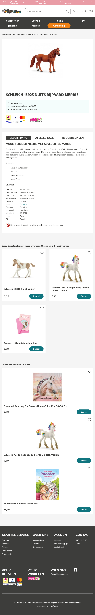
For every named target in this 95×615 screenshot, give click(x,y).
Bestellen (5, 540)
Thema (59, 20)
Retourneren (38, 547)
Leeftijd (36, 20)
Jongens (12, 25)
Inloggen (57, 540)
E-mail (78, 544)
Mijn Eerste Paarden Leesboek (21, 503)
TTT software (52, 606)
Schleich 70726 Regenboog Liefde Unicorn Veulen (70, 289)
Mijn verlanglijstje (61, 544)
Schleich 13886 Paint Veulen (19, 288)
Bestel (36, 296)
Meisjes (36, 25)
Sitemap (77, 602)
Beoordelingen (73, 137)
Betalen (5, 547)
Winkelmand (59, 547)
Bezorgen (6, 544)
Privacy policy (7, 554)
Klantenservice (88, 2)
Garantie (36, 544)
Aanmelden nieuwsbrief (60, 574)
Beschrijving (18, 137)
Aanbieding (59, 25)
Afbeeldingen (44, 137)
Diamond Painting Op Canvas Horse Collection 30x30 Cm (35, 406)
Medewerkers (38, 540)
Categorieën (12, 20)
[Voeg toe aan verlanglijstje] (42, 253)
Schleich (23, 204)
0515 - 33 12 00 (81, 540)
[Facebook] (75, 571)
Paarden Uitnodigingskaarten (20, 343)
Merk (82, 20)
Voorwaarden (7, 551)
